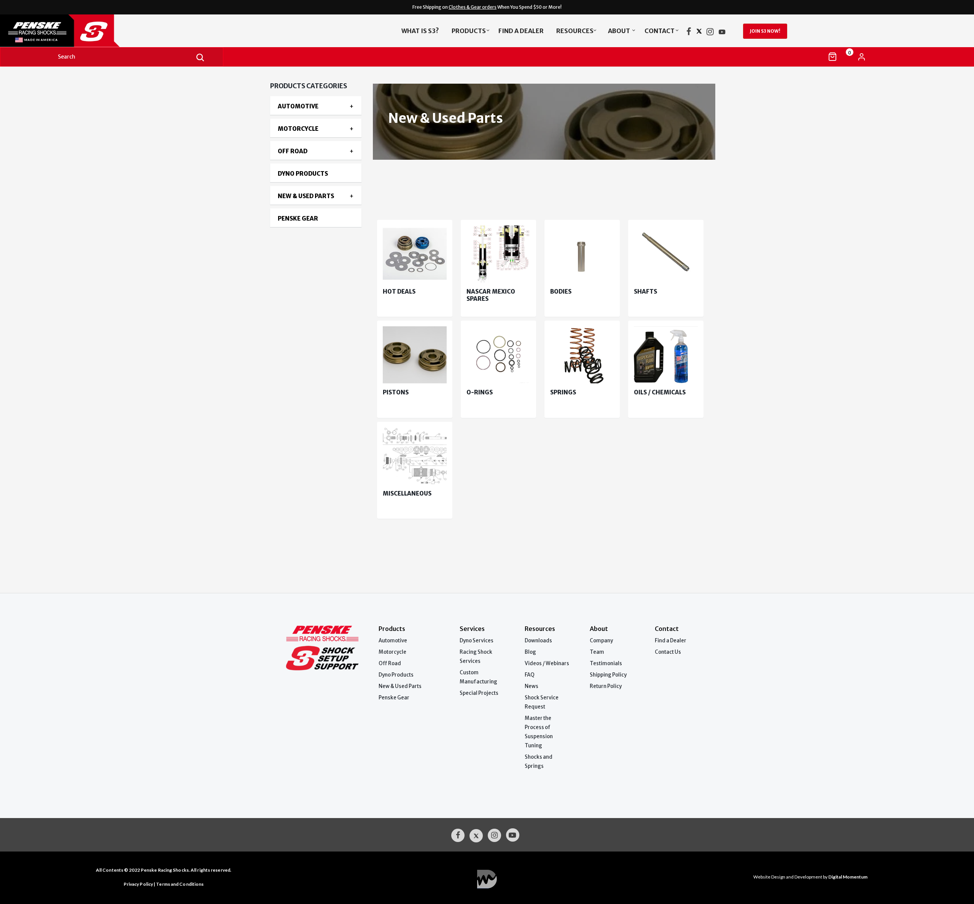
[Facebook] (688, 33)
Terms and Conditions (180, 884)
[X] (699, 33)
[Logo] (107, 30)
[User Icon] (861, 56)
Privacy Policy (138, 884)
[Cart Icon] (832, 56)
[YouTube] (722, 33)
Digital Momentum (487, 879)
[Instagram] (710, 33)
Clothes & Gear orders (473, 7)
